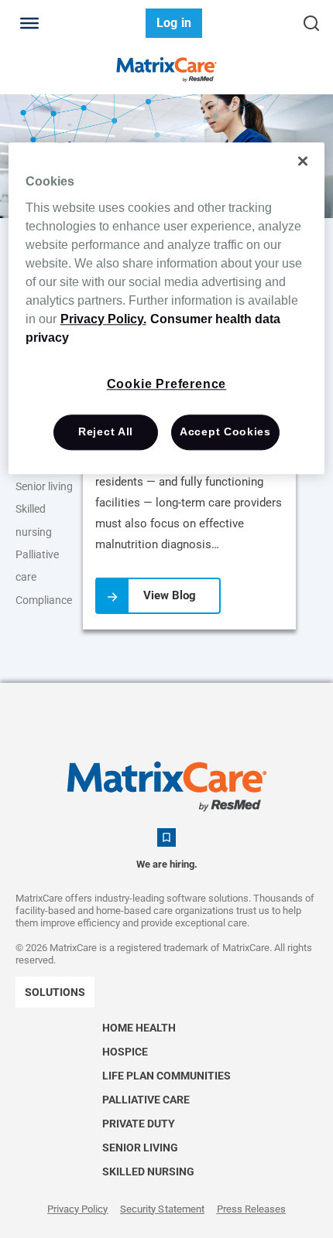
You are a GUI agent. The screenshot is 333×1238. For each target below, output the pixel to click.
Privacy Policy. (103, 319)
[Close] (303, 161)
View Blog (169, 595)
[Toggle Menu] (29, 23)
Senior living (44, 486)
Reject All (105, 431)
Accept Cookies (225, 431)
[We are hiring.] (166, 837)
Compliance (43, 600)
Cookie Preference (167, 383)
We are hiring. (166, 864)
